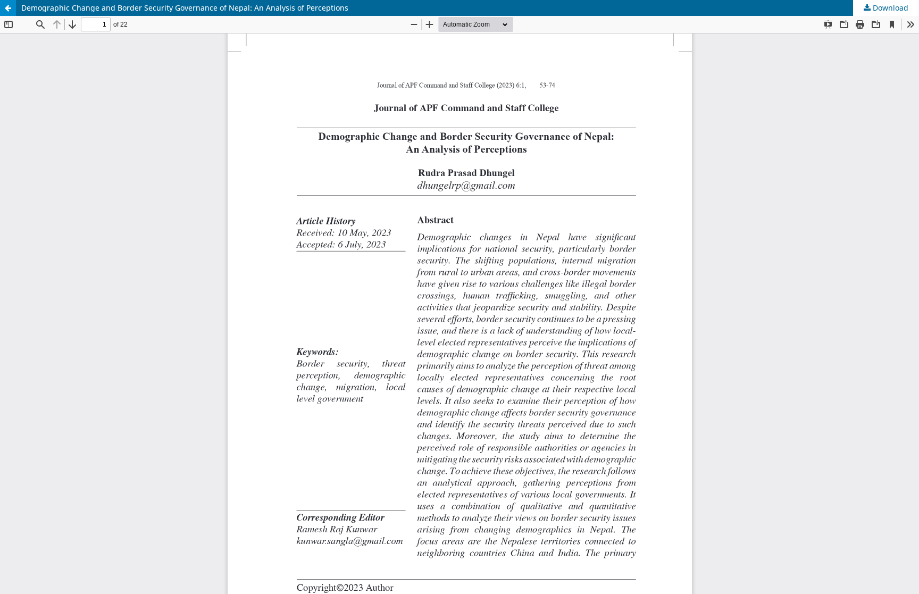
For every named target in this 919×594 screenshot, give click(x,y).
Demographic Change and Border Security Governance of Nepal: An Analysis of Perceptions (184, 8)
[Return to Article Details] (8, 8)
